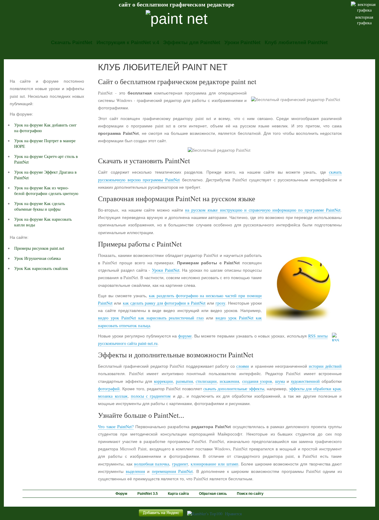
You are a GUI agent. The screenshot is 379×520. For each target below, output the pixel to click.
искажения (229, 381)
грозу (220, 303)
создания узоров (257, 381)
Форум (121, 494)
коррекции (163, 381)
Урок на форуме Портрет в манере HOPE (45, 143)
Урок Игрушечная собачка (37, 258)
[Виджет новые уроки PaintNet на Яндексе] (160, 516)
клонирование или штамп (214, 464)
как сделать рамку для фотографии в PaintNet (164, 303)
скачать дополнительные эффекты (233, 388)
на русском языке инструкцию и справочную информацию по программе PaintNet (263, 210)
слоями (242, 366)
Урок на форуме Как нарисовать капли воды (43, 222)
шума (280, 381)
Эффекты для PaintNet (191, 42)
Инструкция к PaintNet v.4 (128, 42)
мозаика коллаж (112, 396)
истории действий (325, 366)
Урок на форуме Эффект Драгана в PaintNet (45, 174)
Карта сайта (178, 494)
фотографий (109, 388)
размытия (184, 381)
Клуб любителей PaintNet (296, 42)
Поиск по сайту (250, 494)
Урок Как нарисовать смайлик (41, 268)
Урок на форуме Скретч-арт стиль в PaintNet (46, 159)
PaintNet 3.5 (147, 494)
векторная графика (364, 19)
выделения (135, 471)
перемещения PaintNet (172, 471)
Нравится (233, 513)
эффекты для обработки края (315, 388)
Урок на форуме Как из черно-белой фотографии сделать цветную (46, 190)
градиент (180, 464)
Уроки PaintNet (242, 42)
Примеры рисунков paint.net (39, 248)
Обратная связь (213, 494)
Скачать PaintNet (71, 42)
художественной (305, 381)
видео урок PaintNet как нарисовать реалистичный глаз (151, 318)
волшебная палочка (151, 464)
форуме (185, 336)
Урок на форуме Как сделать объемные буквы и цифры (39, 206)
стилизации (206, 381)
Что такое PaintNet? (116, 426)
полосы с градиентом (151, 396)
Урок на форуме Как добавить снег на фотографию (45, 127)
